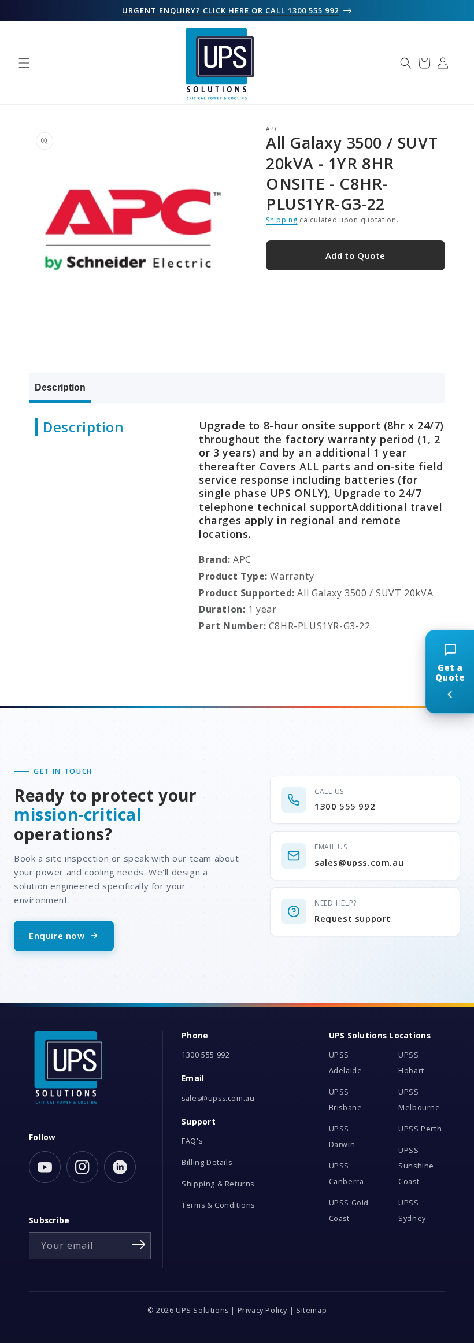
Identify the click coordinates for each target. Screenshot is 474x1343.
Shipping (282, 220)
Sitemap (311, 1310)
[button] (24, 63)
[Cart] (424, 63)
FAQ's (192, 1141)
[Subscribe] (138, 1244)
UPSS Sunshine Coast (416, 1165)
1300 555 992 (205, 1055)
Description (60, 387)
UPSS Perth (420, 1129)
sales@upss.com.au (218, 1098)
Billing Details (207, 1162)
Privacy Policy (262, 1310)
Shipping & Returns (218, 1184)
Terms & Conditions (218, 1205)
